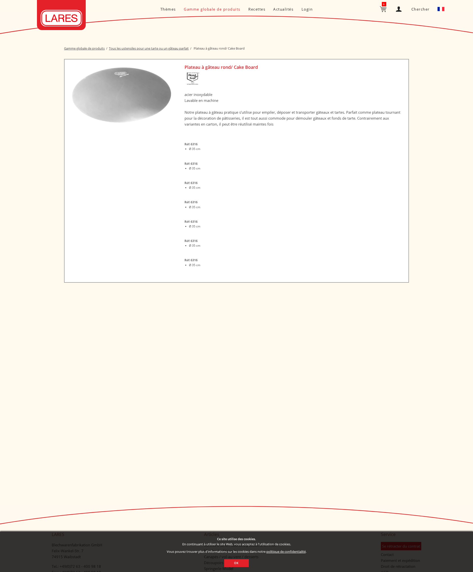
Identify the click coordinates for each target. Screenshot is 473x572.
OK (236, 563)
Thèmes (168, 9)
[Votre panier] (384, 9)
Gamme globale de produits (212, 9)
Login (307, 9)
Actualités (283, 9)
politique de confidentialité (286, 551)
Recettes (256, 9)
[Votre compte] (399, 8)
